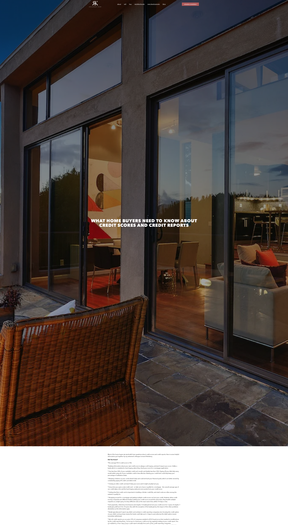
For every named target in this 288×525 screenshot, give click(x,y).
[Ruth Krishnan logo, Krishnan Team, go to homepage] (95, 4)
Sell (125, 4)
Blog (164, 4)
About (119, 4)
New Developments (154, 4)
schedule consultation (190, 4)
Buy (130, 4)
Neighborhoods (140, 4)
